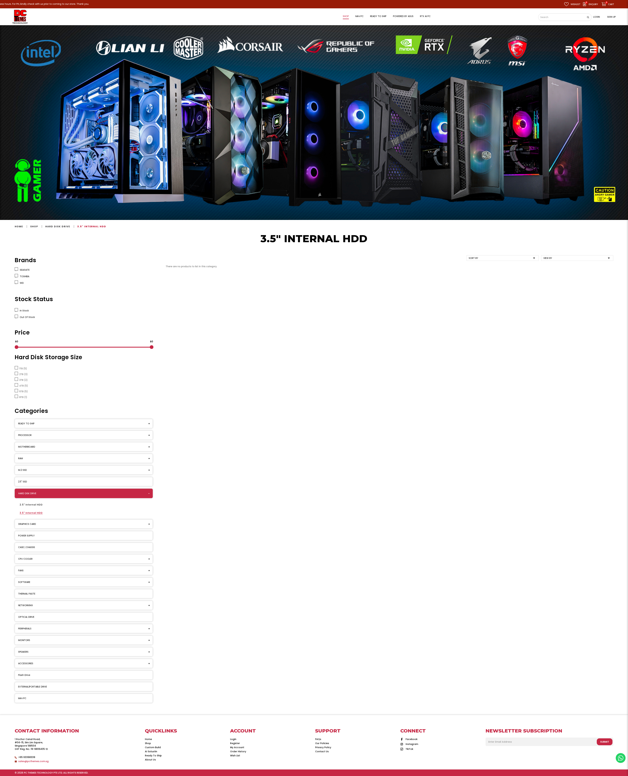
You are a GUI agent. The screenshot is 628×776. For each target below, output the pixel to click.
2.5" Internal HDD (31, 504)
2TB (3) (23, 374)
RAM (20, 458)
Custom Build (153, 747)
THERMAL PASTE (26, 593)
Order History (238, 751)
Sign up (611, 16)
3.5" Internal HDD (91, 226)
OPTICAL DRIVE (26, 617)
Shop (34, 226)
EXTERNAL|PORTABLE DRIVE (32, 686)
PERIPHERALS (24, 628)
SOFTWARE (24, 582)
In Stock (23, 310)
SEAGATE (24, 269)
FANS (21, 570)
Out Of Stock (26, 317)
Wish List (235, 755)
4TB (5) (23, 385)
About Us (150, 759)
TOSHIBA (23, 276)
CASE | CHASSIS (26, 547)
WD (21, 283)
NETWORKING (25, 605)
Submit (604, 741)
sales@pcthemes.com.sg (33, 761)
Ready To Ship (153, 755)
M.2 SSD (22, 470)
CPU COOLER (25, 558)
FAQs (318, 739)
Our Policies (322, 743)
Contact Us (322, 751)
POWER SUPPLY (26, 535)
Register (235, 743)
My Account (237, 747)
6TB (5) (23, 391)
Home (19, 226)
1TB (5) (22, 368)
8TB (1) (22, 397)
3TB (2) (23, 380)
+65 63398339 (26, 757)
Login (596, 16)
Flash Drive (24, 675)
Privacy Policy (323, 747)
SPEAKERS (23, 651)
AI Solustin (151, 751)
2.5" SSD (22, 481)
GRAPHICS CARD (27, 524)
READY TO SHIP (26, 423)
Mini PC (22, 698)
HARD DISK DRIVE (57, 226)
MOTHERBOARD (26, 446)
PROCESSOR (25, 435)
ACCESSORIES (25, 663)
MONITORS (24, 640)
